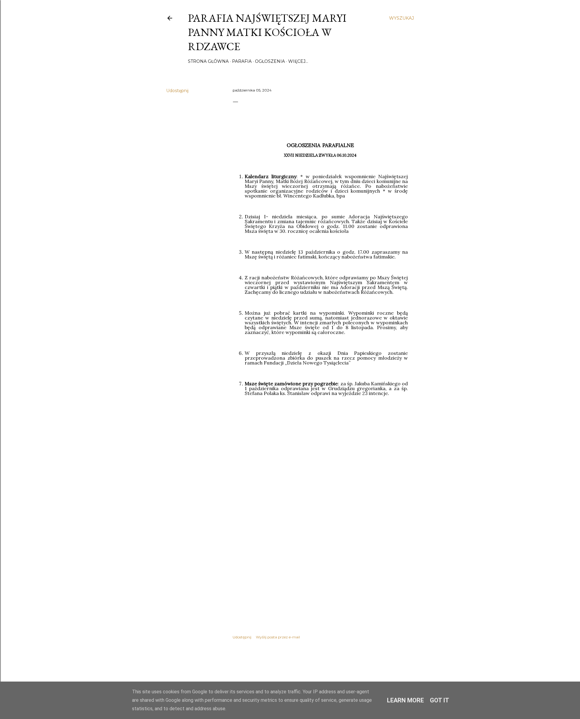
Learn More (405, 700)
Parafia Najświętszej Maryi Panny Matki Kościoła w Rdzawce (267, 32)
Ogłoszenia (270, 61)
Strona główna (208, 61)
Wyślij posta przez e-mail (278, 637)
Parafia (242, 61)
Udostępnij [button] (177, 90)
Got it (439, 700)
